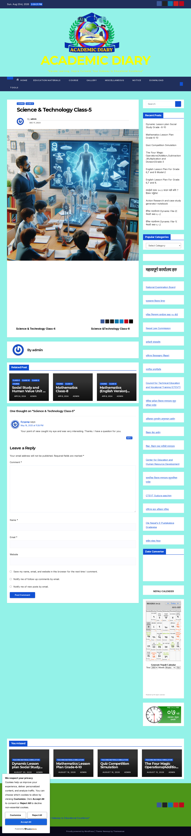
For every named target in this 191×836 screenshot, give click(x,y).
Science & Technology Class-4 (35, 328)
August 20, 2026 (23, 772)
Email (13, 537)
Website (14, 554)
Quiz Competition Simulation (161, 145)
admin (33, 119)
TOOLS (14, 87)
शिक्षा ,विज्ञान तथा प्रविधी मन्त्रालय (160, 446)
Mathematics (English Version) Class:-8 (113, 391)
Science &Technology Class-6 (110, 328)
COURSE (74, 80)
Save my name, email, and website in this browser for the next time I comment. (55, 571)
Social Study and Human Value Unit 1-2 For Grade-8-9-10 (28, 391)
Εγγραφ (25, 421)
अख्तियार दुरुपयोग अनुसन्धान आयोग (160, 418)
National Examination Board (160, 287)
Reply (129, 438)
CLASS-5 (29, 103)
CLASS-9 (35, 380)
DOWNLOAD (156, 80)
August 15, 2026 (156, 772)
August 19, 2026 (67, 772)
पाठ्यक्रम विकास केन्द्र (155, 300)
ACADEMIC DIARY (95, 60)
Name (14, 520)
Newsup (106, 831)
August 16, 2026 (111, 772)
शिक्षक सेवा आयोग (153, 432)
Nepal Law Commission (158, 328)
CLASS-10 (26, 380)
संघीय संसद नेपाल (153, 540)
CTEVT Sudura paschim (158, 495)
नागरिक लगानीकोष (153, 369)
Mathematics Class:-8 (66, 389)
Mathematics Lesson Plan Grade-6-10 (73, 765)
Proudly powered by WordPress (80, 831)
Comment (16, 462)
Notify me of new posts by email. (30, 586)
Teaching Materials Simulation (26, 760)
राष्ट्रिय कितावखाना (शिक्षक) (157, 355)
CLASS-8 (16, 380)
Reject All (37, 815)
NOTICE (137, 80)
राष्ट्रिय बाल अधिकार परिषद (157, 509)
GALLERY (92, 80)
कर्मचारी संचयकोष (153, 342)
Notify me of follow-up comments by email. (36, 579)
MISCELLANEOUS (115, 80)
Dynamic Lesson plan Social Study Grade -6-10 (26, 767)
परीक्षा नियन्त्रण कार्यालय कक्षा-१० (160, 314)
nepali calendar (160, 694)
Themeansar (118, 831)
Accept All (26, 822)
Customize (15, 815)
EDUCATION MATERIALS (47, 80)
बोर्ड (176, 314)
